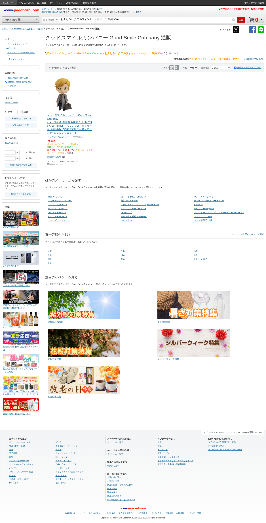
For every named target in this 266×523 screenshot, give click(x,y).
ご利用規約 (110, 513)
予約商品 (12, 86)
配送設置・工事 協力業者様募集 (172, 464)
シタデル (198, 204)
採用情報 (169, 513)
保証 (160, 446)
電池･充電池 (61, 475)
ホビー (9, 48)
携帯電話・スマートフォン (67, 446)
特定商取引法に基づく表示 (150, 513)
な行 (123, 251)
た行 (50, 263)
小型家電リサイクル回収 (169, 457)
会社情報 (180, 513)
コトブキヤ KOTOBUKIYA (133, 196)
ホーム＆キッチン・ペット (21, 464)
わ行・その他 (200, 259)
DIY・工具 (13, 483)
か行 (50, 255)
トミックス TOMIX (203, 216)
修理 (160, 442)
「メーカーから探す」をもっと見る (246, 234)
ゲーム (59, 442)
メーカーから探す (115, 442)
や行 (196, 251)
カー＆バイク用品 (63, 461)
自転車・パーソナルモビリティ (69, 479)
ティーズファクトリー (59, 220)
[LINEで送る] (261, 32)
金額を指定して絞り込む (21, 118)
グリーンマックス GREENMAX (209, 200)
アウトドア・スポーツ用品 (21, 472)
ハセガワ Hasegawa (204, 208)
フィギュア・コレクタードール (21, 52)
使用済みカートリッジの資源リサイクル (175, 461)
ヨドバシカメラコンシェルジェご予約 (225, 449)
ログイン (46, 9)
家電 (11, 457)
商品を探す (112, 492)
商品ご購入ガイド (115, 496)
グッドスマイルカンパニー (59, 137)
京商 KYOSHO (55, 196)
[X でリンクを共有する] (236, 32)
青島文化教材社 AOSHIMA (134, 216)
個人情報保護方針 (126, 513)
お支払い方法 (113, 481)
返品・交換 (163, 449)
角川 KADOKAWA (129, 200)
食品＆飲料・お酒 (17, 446)
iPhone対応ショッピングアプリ (121, 500)
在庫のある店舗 (54, 157)
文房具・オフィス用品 (19, 479)
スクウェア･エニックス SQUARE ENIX (140, 204)
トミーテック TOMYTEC (60, 200)
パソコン (13, 468)
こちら (101, 9)
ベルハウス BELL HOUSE (133, 208)
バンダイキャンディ (204, 196)
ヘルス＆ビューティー (19, 461)
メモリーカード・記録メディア (69, 472)
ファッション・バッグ (65, 453)
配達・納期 (112, 488)
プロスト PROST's (57, 212)
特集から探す (113, 466)
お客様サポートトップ (75, 513)
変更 (139, 12)
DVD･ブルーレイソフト (66, 464)
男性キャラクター (55, 164)
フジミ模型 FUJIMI (203, 220)
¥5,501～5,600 (11, 103)
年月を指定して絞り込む (21, 165)
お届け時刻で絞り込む (254, 59)
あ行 (50, 251)
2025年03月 (10, 143)
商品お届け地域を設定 (52, 12)
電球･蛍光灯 (61, 483)
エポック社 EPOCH (57, 204)
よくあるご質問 (194, 513)
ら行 (196, 255)
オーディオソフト (63, 468)
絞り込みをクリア (21, 125)
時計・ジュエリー (63, 457)
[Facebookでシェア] (252, 32)
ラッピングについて (217, 446)
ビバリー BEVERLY (57, 216)
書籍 (11, 449)
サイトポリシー (95, 513)
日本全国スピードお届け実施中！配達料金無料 (241, 9)
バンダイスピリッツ (57, 208)
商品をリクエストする (21, 194)
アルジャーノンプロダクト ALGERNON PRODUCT (219, 212)
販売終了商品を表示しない (249, 67)
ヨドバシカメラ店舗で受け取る (222, 442)
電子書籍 (13, 453)
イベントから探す (115, 454)
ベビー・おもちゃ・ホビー (17, 44)
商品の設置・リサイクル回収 (120, 485)
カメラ (59, 449)
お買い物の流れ (114, 477)
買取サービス (164, 453)
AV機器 (12, 475)
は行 (123, 255)
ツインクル (126, 220)
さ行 (50, 259)
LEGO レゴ (126, 212)
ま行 (123, 259)
